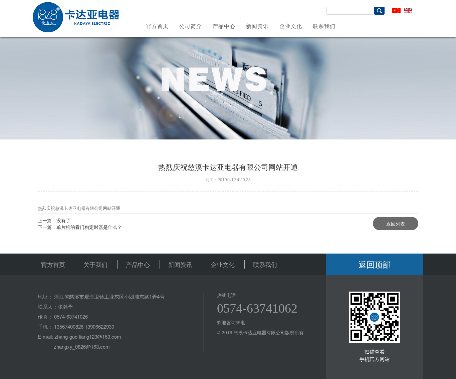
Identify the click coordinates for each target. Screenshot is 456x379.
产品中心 (224, 26)
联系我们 (324, 26)
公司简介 (190, 26)
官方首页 (157, 26)
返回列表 (395, 223)
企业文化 (290, 26)
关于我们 (95, 264)
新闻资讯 (257, 26)
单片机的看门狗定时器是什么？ (89, 227)
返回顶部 (375, 264)
